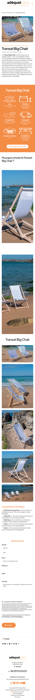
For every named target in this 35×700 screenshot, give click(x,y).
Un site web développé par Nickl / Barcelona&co (17, 690)
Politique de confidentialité (17, 695)
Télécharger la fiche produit (17, 146)
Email (4, 558)
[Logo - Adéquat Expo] (18, 3)
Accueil (4, 12)
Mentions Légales (17, 693)
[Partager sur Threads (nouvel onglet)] (7, 644)
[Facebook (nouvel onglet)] (14, 682)
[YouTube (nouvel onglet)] (23, 682)
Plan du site (17, 697)
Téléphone (5, 565)
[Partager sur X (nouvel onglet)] (12, 644)
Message (5, 581)
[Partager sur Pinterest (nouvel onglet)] (14, 644)
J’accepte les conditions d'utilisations (13, 601)
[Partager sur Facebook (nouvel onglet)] (5, 644)
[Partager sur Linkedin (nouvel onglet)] (9, 644)
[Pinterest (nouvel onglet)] (20, 682)
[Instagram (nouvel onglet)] (11, 682)
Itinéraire (18, 666)
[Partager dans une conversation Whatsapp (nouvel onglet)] (16, 644)
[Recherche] (32, 3)
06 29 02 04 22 (19, 670)
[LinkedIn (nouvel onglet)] (17, 682)
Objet (4, 573)
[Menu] (3, 3)
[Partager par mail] (3, 644)
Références (10, 12)
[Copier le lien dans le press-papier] (18, 644)
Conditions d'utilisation (16, 616)
